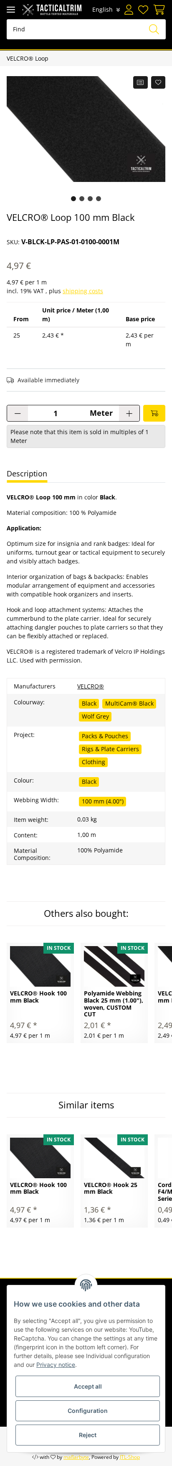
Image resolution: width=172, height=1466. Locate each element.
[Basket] (157, 9)
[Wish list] (143, 9)
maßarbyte (76, 1457)
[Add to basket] (154, 413)
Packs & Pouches (105, 736)
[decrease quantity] (17, 413)
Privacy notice (55, 1364)
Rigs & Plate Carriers (110, 749)
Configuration (88, 1410)
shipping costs (83, 291)
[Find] (154, 29)
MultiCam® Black (129, 703)
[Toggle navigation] (11, 9)
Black (89, 703)
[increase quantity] (129, 413)
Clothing (93, 762)
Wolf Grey (95, 716)
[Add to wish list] (158, 82)
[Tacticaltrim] (52, 9)
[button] (128, 9)
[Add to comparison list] (140, 82)
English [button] (102, 9)
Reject (87, 1434)
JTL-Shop (130, 1457)
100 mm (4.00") (103, 801)
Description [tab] (27, 473)
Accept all (88, 1386)
